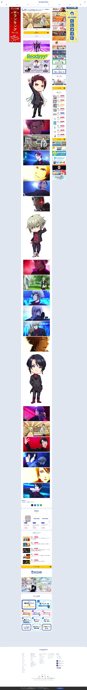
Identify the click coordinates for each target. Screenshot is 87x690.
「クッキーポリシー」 (39, 688)
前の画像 (25, 29)
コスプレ (23, 667)
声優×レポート (32, 666)
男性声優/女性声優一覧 (33, 664)
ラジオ (23, 659)
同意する (60, 688)
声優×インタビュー (33, 665)
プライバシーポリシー (42, 656)
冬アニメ (32, 660)
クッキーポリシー (41, 657)
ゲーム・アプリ (24, 665)
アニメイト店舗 (58, 657)
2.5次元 (23, 668)
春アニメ (32, 657)
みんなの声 (23, 660)
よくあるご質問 (41, 660)
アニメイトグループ (59, 658)
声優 (22, 658)
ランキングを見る (36, 566)
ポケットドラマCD (50, 657)
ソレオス (49, 658)
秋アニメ (32, 659)
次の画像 (48, 29)
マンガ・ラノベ (24, 664)
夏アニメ (32, 658)
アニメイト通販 (58, 656)
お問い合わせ (41, 659)
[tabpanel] (59, 82)
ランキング (23, 656)
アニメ (23, 657)
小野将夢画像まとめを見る (37, 32)
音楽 (22, 666)
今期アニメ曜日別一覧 (33, 656)
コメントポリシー (41, 658)
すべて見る (59, 139)
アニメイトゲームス (50, 656)
